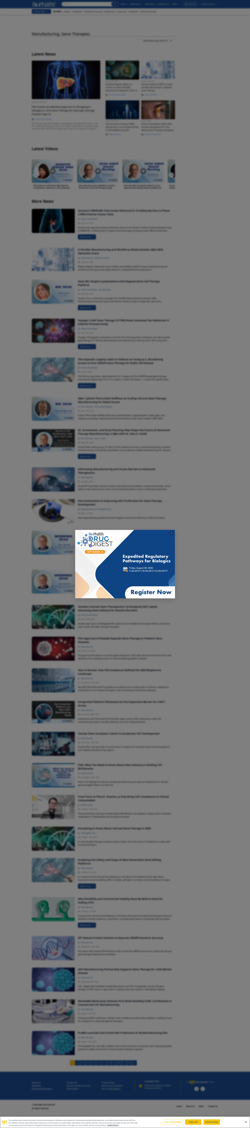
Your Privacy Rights (173, 1122)
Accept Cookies (211, 1122)
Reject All (193, 1122)
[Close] (246, 1122)
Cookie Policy (112, 1125)
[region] (125, 1122)
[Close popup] (171, 533)
